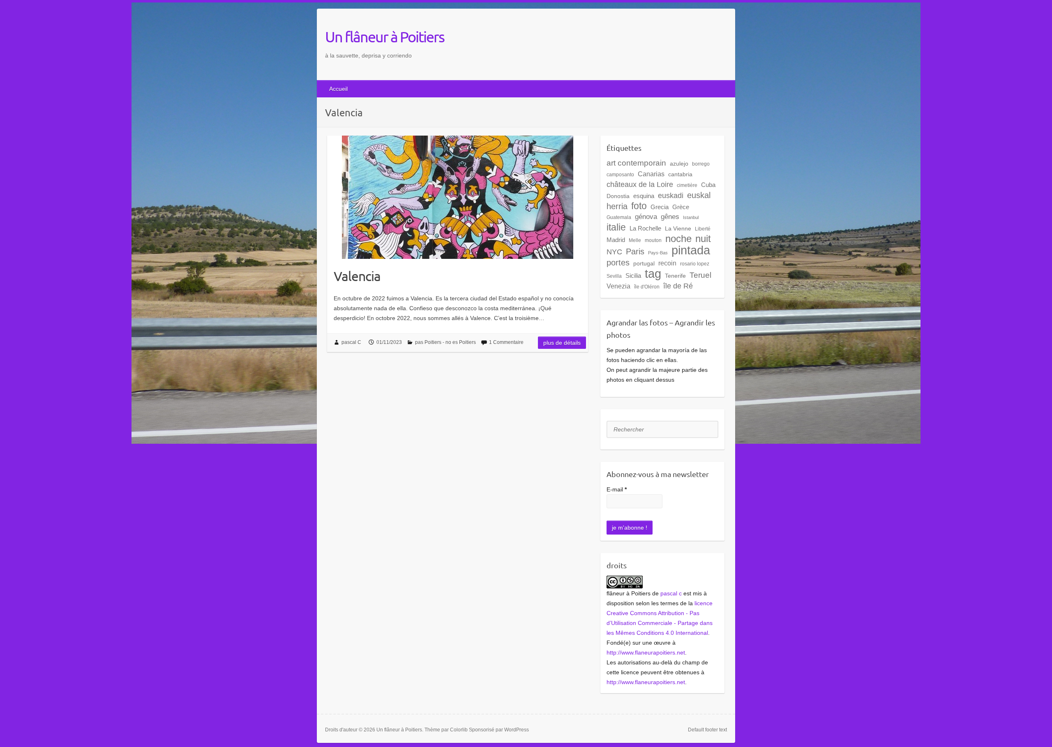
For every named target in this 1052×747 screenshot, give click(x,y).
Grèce (680, 206)
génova (646, 217)
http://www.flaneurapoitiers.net (646, 652)
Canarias (651, 174)
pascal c (671, 593)
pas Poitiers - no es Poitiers (445, 342)
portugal (644, 263)
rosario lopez (694, 264)
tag (653, 273)
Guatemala (619, 217)
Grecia (660, 206)
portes (618, 262)
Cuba (708, 184)
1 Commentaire (506, 342)
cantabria (680, 174)
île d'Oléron (647, 287)
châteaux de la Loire (640, 184)
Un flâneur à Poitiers (384, 36)
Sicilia (633, 275)
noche (678, 238)
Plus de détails (562, 342)
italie (616, 227)
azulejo (679, 163)
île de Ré (678, 285)
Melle (635, 240)
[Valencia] (457, 197)
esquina (643, 195)
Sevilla (614, 276)
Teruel (700, 275)
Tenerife (675, 275)
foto (639, 206)
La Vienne (678, 228)
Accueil (338, 88)
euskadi (670, 195)
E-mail (617, 489)
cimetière (687, 185)
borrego (701, 164)
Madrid (616, 239)
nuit (703, 238)
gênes (670, 217)
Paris (635, 251)
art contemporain (636, 163)
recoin (667, 263)
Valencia (357, 276)
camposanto (620, 175)
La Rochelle (645, 228)
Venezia (618, 286)
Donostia (618, 196)
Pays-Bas (658, 252)
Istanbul (691, 217)
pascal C (351, 342)
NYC (614, 252)
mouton (653, 240)
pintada (690, 250)
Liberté (703, 229)
